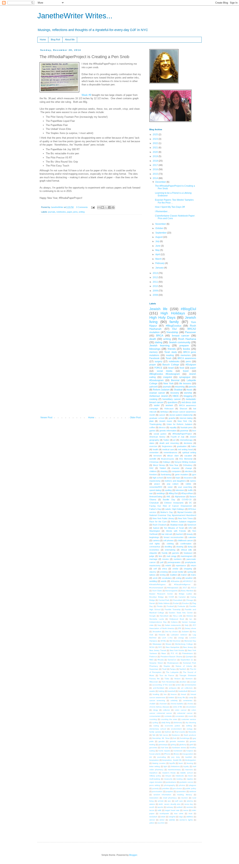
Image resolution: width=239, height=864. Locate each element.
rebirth (168, 565)
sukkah (180, 807)
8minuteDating (155, 496)
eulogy (190, 729)
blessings (154, 348)
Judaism (185, 631)
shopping (188, 569)
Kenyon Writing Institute (185, 462)
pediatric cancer (186, 782)
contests (168, 716)
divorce (162, 427)
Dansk (152, 603)
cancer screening (157, 700)
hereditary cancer (171, 399)
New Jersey (188, 647)
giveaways (163, 745)
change (188, 468)
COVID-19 (186, 499)
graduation (182, 446)
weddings (160, 493)
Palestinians (187, 653)
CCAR (171, 597)
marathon (153, 773)
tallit (159, 810)
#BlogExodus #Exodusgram (164, 374)
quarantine (181, 791)
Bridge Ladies (185, 594)
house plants (155, 754)
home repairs (164, 751)
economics (154, 550)
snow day (188, 804)
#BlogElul (188, 309)
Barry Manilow (187, 591)
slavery (152, 572)
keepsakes (154, 760)
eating (156, 726)
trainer (184, 575)
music (190, 389)
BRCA (159, 335)
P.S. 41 (174, 653)
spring (190, 572)
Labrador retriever (179, 635)
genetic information (167, 430)
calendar (192, 537)
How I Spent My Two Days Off (170, 207)
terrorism (157, 456)
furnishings (184, 738)
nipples (190, 779)
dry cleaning (191, 722)
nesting (179, 779)
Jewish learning (159, 345)
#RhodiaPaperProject (182, 434)
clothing (170, 543)
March (158, 259)
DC (190, 503)
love (194, 430)
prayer (152, 364)
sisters (152, 804)
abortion (183, 682)
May (157, 250)
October (159, 228)
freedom (153, 474)
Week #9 (86, 95)
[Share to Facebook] (109, 207)
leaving (190, 763)
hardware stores (179, 747)
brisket (171, 697)
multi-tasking (154, 779)
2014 (156, 178)
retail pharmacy (170, 798)
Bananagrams (171, 591)
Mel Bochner (175, 641)
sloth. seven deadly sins (169, 804)
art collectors (187, 688)
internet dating (186, 418)
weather (189, 578)
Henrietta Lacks (156, 619)
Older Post (135, 417)
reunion (184, 798)
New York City (185, 421)
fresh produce (190, 735)
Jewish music (165, 421)
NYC (160, 647)
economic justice (172, 726)
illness (176, 754)
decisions (188, 443)
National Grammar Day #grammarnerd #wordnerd (172, 515)
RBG (151, 660)
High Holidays (173, 313)
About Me (70, 39)
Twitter (166, 440)
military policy (155, 776)
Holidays (166, 462)
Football (170, 606)
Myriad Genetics (185, 512)
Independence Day (158, 622)
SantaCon (172, 660)
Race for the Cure (158, 521)
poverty (155, 788)
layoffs (172, 763)
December (161, 182)
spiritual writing (189, 452)
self (155, 569)
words (164, 581)
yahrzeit (153, 386)
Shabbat (178, 389)
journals (51, 212)
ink (150, 757)
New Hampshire (172, 647)
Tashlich (182, 669)
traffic (190, 490)
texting (163, 575)
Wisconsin (153, 682)
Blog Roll (55, 39)
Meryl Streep (159, 465)
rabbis (188, 484)
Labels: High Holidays (174, 509)
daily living (166, 722)
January (159, 267)
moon (190, 776)
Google (152, 616)
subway (170, 807)
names (193, 481)
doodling (168, 546)
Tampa (173, 669)
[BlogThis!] (102, 207)
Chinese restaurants (174, 503)
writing (82, 212)
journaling (161, 757)
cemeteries (187, 700)
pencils (192, 386)
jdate (151, 421)
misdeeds (180, 776)
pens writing (154, 785)
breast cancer (180, 335)
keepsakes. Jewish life (172, 760)
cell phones (168, 540)
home (169, 478)
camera (156, 540)
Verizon (177, 679)
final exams (180, 732)
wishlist (172, 820)
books (186, 348)
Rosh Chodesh (159, 525)
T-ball (164, 669)
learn (181, 763)
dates (151, 443)
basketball (183, 691)
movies (165, 559)
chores (190, 704)
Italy (186, 625)
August (159, 237)
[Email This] (99, 207)
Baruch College (170, 364)
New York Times (185, 518)
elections (189, 471)
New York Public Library (163, 518)
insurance (188, 478)
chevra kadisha (177, 704)
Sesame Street (156, 663)
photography (169, 785)
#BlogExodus (173, 325)
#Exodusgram (156, 380)
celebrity (174, 700)
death (152, 338)
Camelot (182, 597)
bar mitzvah (167, 534)
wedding (153, 581)
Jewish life (158, 309)
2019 (156, 156)
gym (194, 474)
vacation (188, 456)
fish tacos (163, 735)
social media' (177, 572)
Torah (168, 358)
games (152, 430)
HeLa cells (177, 616)
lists (160, 556)
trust (190, 813)
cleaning (164, 471)
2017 (156, 165)
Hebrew (189, 616)
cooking (153, 399)
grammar (184, 430)
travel (186, 371)
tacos (151, 810)
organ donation (156, 782)
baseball (171, 691)
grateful (172, 418)
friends (172, 348)
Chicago (189, 600)
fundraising (166, 474)
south (151, 807)
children (152, 471)
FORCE (158, 368)
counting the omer (169, 719)
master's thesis (169, 773)
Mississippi (157, 644)
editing (189, 726)
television (180, 490)
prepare (184, 345)
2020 (156, 152)
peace (157, 484)
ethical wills (186, 550)
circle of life (177, 707)
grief (191, 745)
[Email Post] (92, 207)
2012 (156, 277)
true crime (179, 813)
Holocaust (168, 408)
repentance (181, 565)
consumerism (155, 716)
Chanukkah (178, 600)
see (169, 801)
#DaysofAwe (187, 493)
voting (178, 578)
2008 (156, 295)
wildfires (189, 817)
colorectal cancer (185, 713)
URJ (190, 528)
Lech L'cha (167, 638)
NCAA (152, 647)
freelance (176, 735)
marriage (153, 559)
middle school (186, 773)
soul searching (185, 487)
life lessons (185, 383)
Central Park (164, 600)
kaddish (188, 757)
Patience (153, 657)
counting (153, 719)
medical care (168, 449)
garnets (175, 553)
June (158, 246)
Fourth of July (178, 437)
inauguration (187, 754)
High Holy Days (162, 317)
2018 (156, 161)
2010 (156, 286)
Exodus (185, 603)
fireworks (192, 732)
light (165, 766)
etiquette (153, 553)
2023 (156, 139)
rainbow (192, 791)
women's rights (186, 820)
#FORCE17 (188, 581)
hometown (178, 751)
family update (155, 732)
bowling (156, 694)
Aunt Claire (157, 591)
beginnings (154, 537)
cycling (155, 722)
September (161, 232)
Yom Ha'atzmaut (169, 682)
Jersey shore (190, 628)
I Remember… (162, 211)
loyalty (186, 766)
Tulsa (166, 679)
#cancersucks (167, 459)
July (157, 241)
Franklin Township (173, 609)
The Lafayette (172, 672)
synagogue (184, 377)
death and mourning (169, 443)
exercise (153, 446)
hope (178, 478)
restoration (154, 798)
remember (154, 452)
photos (182, 785)
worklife (152, 459)
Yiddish (162, 468)
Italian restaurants (173, 625)
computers (176, 471)
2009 (156, 290)
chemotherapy (186, 440)
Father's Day (155, 509)
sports (160, 807)
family (174, 322)
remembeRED (155, 487)
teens (185, 810)
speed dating (155, 490)
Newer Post (46, 417)
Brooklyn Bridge (156, 597)
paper (69, 212)
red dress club (188, 402)
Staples (167, 666)
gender (162, 741)
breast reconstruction (174, 537)
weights (172, 817)
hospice (189, 751)
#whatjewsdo (173, 588)
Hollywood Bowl (176, 619)
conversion (179, 716)
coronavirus (154, 546)
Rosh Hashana (187, 338)
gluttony (182, 745)
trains (193, 575)
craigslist (167, 377)
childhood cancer (185, 540)
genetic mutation (177, 741)
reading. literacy (184, 795)
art (174, 440)
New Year (174, 465)
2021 (156, 147)
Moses (168, 644)
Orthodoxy (188, 465)
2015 (156, 174)
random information (162, 795)
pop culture (173, 484)
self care (179, 801)
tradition (173, 575)
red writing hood (185, 449)
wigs (181, 817)
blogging (188, 396)
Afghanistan (180, 496)
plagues (192, 785)
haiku (193, 446)
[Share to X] (106, 207)
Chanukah (154, 503)
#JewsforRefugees (157, 584)
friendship (172, 332)
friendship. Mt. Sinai (161, 738)
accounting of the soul (162, 685)
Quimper (189, 657)
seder (157, 405)
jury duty (175, 757)
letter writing (154, 766)
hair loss (164, 747)
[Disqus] (91, 269)
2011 (156, 282)
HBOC (176, 396)
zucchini (161, 823)
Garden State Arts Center (181, 613)
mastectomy (155, 481)
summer (190, 807)
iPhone (167, 754)
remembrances (170, 452)
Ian (190, 619)
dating (158, 342)
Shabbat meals (177, 525)
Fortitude (181, 606)
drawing (179, 546)
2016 (156, 169)
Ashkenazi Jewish (158, 396)
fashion (168, 732)
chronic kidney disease (159, 707)
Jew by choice (171, 631)
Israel (171, 368)
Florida (160, 606)
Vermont (189, 679)
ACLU (193, 588)
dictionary (178, 722)
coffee (152, 427)
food (182, 368)
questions (172, 402)
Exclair (176, 603)
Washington (154, 531)
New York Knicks (177, 650)
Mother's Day (166, 512)
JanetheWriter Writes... (74, 16)
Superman (153, 669)
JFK (179, 628)
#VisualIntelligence (182, 584)
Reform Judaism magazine (183, 521)
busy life (181, 697)
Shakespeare (173, 663)
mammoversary (174, 770)
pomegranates (174, 562)
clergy (155, 710)
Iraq (159, 625)
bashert (179, 534)
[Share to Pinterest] (113, 207)
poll (161, 562)
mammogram (187, 556)
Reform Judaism (161, 389)
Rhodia (161, 660)
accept (193, 682)
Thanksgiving (155, 424)
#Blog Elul (173, 493)
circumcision (191, 707)
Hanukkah (164, 616)
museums (168, 779)
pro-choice (177, 788)
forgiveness (167, 446)
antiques (172, 688)
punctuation (157, 791)
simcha (190, 801)
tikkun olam (173, 456)
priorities (165, 788)
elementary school (157, 729)
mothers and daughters (175, 481)
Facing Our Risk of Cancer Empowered (170, 506)
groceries (153, 747)
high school (158, 478)
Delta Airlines (164, 603)
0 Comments (82, 207)
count (190, 716)
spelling (168, 490)
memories (186, 355)
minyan (168, 776)
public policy (190, 788)
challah (152, 704)
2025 (156, 134)
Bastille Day (169, 499)
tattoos (152, 575)
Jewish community (179, 342)
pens (75, 212)
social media (165, 371)
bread (183, 694)
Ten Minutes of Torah (174, 528)
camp (191, 697)
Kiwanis (162, 635)
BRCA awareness (187, 358)
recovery (174, 393)
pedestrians (171, 782)
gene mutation (181, 474)
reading (170, 355)
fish (154, 735)
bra (165, 694)
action (178, 685)
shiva (164, 569)
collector (166, 710)
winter (161, 820)
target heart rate (172, 810)
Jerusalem (156, 631)
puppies (169, 791)
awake (152, 691)
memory (153, 352)
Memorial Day (190, 641)
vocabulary (167, 578)
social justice (160, 434)
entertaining (170, 550)
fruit (174, 738)
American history (157, 437)
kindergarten (190, 760)
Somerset (191, 525)
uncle (155, 578)
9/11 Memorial (185, 459)
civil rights (154, 543)
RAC (151, 468)
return (193, 565)
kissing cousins (158, 763)
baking (161, 691)
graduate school (156, 418)
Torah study (170, 352)
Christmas (154, 462)
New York (168, 383)
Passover (190, 332)
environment (176, 729)
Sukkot (156, 528)
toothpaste (164, 813)
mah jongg (171, 556)
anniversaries (190, 685)
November (161, 224)
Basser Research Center (161, 594)
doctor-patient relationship (181, 415)
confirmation (185, 543)
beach (193, 691)
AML (168, 496)
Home (43, 39)
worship (188, 393)
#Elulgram (191, 364)
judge (151, 556)
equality (173, 427)
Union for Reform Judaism (179, 424)
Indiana (174, 622)
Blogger (133, 855)
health (155, 449)
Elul (174, 328)
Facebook (154, 358)
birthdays (164, 412)
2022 (156, 143)
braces (174, 694)
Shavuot (183, 408)
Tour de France (166, 675)
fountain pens (187, 427)
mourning (180, 386)
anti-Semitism (158, 688)
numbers (178, 559)
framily (165, 553)
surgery (158, 361)
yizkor (151, 823)
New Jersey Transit (157, 650)
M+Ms (163, 641)
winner (152, 820)
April (158, 254)
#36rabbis (175, 581)
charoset (163, 704)
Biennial (175, 380)
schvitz (161, 801)
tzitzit (163, 817)
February (160, 263)
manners (189, 770)
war (151, 493)
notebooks (61, 212)
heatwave (188, 553)
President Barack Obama (171, 657)
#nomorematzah (156, 588)
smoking (164, 572)
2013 (156, 273)
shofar (175, 569)
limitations (175, 766)
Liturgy (181, 638)
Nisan (163, 653)
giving (173, 745)
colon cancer (181, 710)
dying (190, 546)
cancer (162, 415)
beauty (190, 534)
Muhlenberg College (184, 644)
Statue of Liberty (184, 666)
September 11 (187, 660)
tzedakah (153, 817)
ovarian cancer (157, 393)
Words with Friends (176, 531)
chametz (175, 468)
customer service (188, 719)
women (169, 405)
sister (170, 487)
